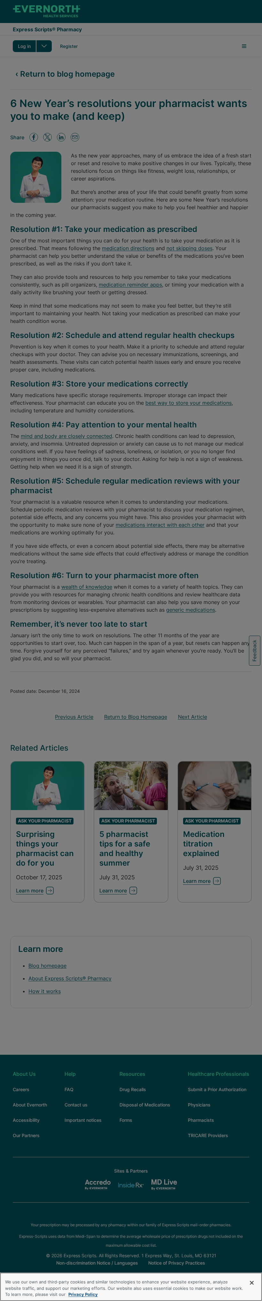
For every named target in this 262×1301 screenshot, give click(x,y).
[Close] (252, 1283)
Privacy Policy (83, 1294)
